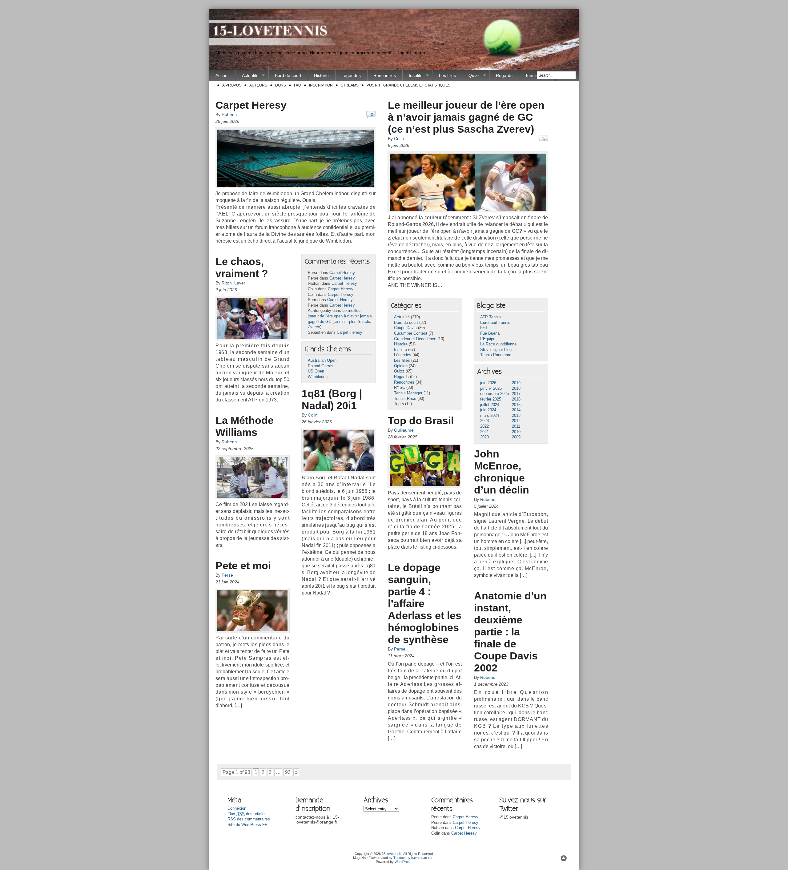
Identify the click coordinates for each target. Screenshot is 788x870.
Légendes (351, 75)
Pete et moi (243, 565)
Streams (350, 85)
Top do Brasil (421, 420)
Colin (399, 138)
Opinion (401, 366)
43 (371, 114)
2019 (516, 383)
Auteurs (258, 85)
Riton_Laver (233, 282)
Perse (227, 575)
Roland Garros (320, 366)
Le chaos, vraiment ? (241, 267)
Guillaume (404, 430)
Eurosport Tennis (495, 322)
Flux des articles (247, 814)
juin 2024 (488, 410)
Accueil (222, 75)
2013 (516, 415)
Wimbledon (318, 377)
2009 (516, 437)
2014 (516, 410)
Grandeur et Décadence (415, 339)
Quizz (471, 75)
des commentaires (248, 819)
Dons (280, 85)
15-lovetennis (392, 854)
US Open (316, 371)
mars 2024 (489, 415)
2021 (484, 432)
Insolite (413, 75)
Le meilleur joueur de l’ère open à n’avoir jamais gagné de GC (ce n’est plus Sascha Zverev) (466, 117)
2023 (484, 421)
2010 (516, 432)
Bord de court (288, 75)
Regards (504, 75)
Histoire (321, 75)
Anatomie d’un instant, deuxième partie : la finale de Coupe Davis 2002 (510, 632)
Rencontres (384, 75)
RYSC (399, 387)
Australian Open (322, 360)
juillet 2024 (489, 405)
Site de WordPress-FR (247, 825)
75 (543, 138)
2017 (516, 394)
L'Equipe (487, 339)
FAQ (297, 85)
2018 (516, 388)
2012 (516, 421)
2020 (484, 437)
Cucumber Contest (410, 333)
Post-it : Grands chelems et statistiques (408, 85)
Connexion (236, 808)
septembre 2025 (494, 394)
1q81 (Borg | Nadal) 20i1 (332, 399)
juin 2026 (488, 383)
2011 (516, 426)
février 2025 (490, 399)
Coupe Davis (405, 328)
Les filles (447, 75)
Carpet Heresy (251, 105)
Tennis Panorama (495, 355)
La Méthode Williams (244, 426)
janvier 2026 (491, 388)
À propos (231, 85)
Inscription (321, 85)
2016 (516, 399)
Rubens (229, 114)
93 (288, 772)
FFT (484, 328)
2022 (484, 426)
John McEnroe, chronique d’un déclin (501, 472)
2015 (516, 405)
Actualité (247, 75)
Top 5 (399, 404)
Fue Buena (490, 333)
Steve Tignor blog (496, 350)
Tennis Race (405, 399)
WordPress (403, 862)
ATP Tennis (490, 317)
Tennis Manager (408, 393)
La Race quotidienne (498, 344)
